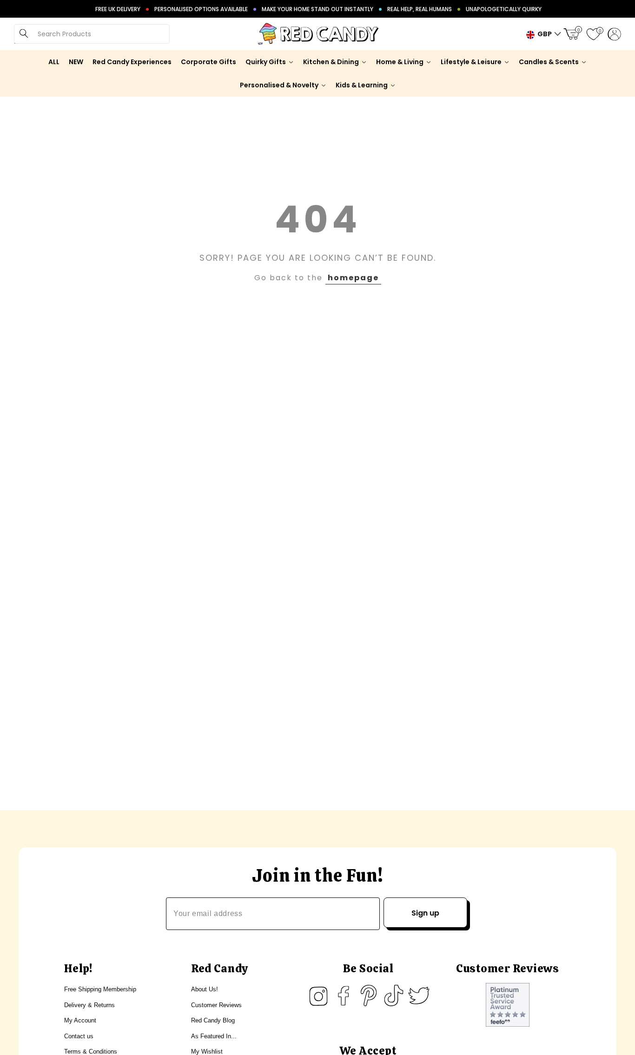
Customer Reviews (216, 1005)
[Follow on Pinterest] (368, 995)
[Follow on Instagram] (318, 995)
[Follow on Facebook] (343, 995)
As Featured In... (214, 1036)
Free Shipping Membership (100, 989)
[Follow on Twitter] (419, 995)
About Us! (204, 989)
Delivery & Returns (89, 1005)
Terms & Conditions (90, 1051)
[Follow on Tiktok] (393, 995)
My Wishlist (207, 1051)
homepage (353, 277)
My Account (80, 1020)
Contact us (78, 1036)
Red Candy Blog (213, 1020)
